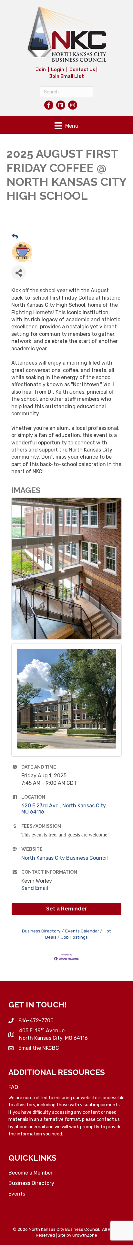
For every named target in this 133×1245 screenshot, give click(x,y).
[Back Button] (15, 236)
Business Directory (41, 930)
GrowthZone (84, 1235)
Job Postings (74, 937)
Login (57, 69)
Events (16, 1194)
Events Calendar (82, 930)
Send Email (34, 888)
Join (41, 69)
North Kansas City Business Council (64, 858)
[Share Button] (18, 272)
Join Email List (66, 76)
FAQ (13, 1087)
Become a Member (30, 1173)
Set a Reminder (66, 909)
